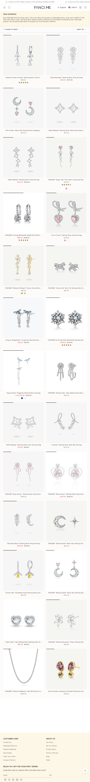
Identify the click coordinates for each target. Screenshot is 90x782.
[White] (68, 240)
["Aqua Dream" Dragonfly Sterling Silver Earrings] (23, 370)
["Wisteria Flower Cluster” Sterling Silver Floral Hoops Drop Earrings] (23, 55)
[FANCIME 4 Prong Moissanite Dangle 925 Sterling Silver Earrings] (23, 213)
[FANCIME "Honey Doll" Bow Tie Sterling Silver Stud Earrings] (66, 266)
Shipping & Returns (10, 746)
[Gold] (22, 293)
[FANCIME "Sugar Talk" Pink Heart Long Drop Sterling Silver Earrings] (66, 157)
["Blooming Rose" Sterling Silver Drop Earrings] (66, 55)
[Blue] (22, 398)
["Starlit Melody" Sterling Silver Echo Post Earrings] (23, 422)
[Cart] (85, 7)
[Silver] (25, 293)
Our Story (49, 742)
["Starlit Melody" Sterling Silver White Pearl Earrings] (66, 108)
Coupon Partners (9, 760)
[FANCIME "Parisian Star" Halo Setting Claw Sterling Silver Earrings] (66, 370)
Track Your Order (9, 756)
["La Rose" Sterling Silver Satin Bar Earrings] (66, 422)
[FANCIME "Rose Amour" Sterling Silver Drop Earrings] (66, 472)
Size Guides (7, 753)
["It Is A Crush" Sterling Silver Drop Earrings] (66, 213)
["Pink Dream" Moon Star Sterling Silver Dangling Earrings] (23, 108)
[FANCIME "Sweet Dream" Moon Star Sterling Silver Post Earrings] (66, 521)
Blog (47, 756)
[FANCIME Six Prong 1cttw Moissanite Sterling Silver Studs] (66, 318)
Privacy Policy (51, 749)
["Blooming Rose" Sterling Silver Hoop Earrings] (23, 521)
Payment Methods (9, 749)
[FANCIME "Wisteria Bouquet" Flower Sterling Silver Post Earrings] (66, 620)
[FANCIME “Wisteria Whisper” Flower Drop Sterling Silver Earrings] (23, 266)
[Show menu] (4, 7)
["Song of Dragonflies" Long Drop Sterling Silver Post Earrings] (23, 318)
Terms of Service (52, 753)
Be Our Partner (51, 746)
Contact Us (7, 742)
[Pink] (66, 188)
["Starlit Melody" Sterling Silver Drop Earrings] (23, 157)
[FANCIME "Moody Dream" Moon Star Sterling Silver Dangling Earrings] (66, 570)
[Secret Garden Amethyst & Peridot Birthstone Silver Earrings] (66, 669)
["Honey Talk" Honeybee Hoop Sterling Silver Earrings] (23, 570)
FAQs (48, 760)
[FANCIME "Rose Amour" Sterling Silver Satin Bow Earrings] (23, 472)
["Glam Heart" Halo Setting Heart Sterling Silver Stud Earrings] (23, 620)
